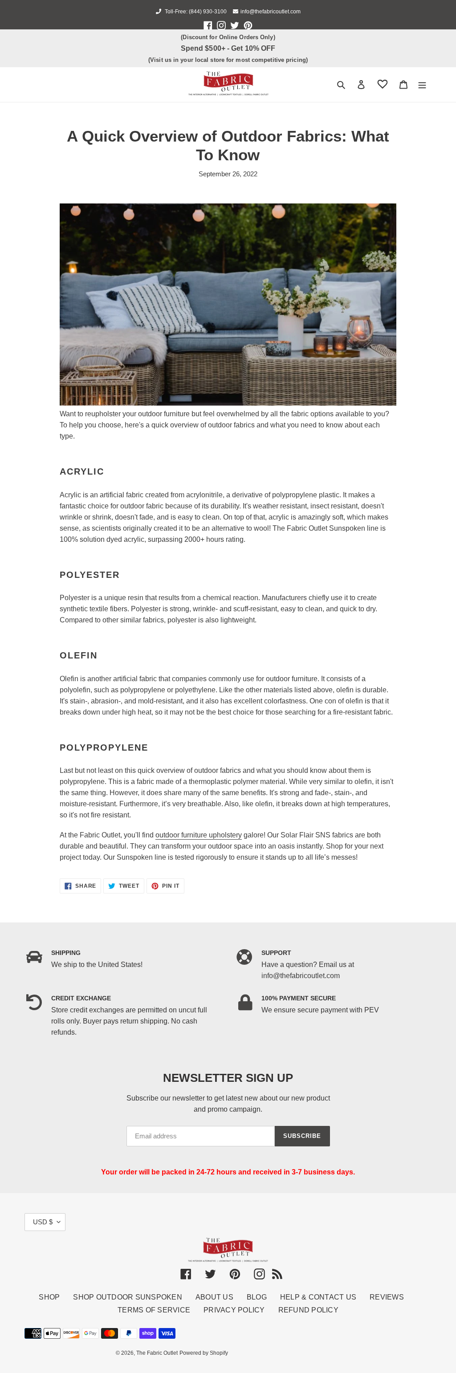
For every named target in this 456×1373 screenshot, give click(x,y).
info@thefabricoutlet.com (270, 11)
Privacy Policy (234, 1310)
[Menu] (422, 84)
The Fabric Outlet (157, 1353)
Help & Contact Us (318, 1297)
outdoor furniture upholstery (198, 835)
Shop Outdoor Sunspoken (127, 1297)
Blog (257, 1297)
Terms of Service (154, 1310)
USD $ (43, 1222)
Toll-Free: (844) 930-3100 (195, 11)
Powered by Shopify (203, 1353)
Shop (49, 1297)
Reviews (387, 1297)
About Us (214, 1297)
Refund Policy (308, 1310)
